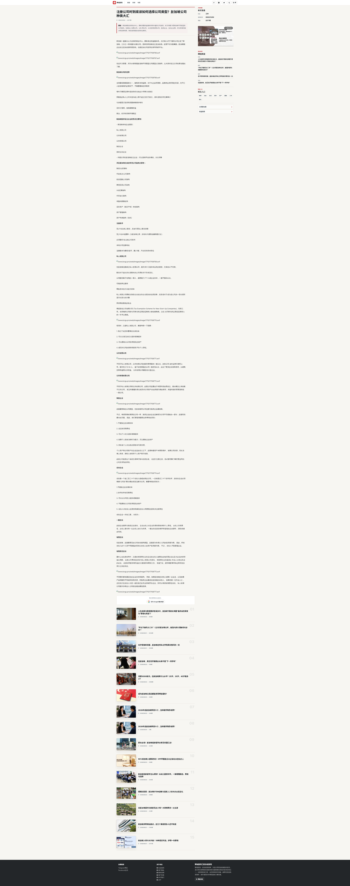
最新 (128, 2)
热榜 (133, 2)
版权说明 (161, 873)
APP (159, 880)
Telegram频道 (123, 868)
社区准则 (161, 868)
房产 (220, 95)
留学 (215, 95)
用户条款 (161, 875)
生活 (210, 95)
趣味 (225, 95)
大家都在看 (202, 107)
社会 (205, 95)
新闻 (200, 95)
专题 (139, 2)
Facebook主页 (123, 870)
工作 (207, 14)
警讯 (200, 99)
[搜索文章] (229, 2)
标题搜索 (202, 111)
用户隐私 (161, 870)
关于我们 (161, 877)
